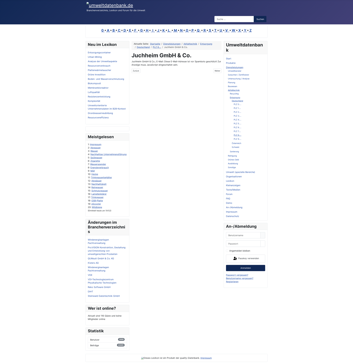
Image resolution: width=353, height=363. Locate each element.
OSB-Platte (97, 200)
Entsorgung (235, 97)
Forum (229, 194)
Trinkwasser (97, 197)
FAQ (228, 198)
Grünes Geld (233, 159)
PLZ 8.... (237, 135)
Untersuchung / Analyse (238, 78)
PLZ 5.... (237, 123)
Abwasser (95, 147)
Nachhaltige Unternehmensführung (108, 154)
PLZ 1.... (237, 108)
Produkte (231, 63)
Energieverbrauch (99, 167)
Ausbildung (233, 163)
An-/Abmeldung (234, 207)
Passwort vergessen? (237, 275)
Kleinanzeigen (233, 185)
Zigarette (95, 161)
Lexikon (230, 181)
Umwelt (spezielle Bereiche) (240, 172)
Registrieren (232, 281)
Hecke (94, 174)
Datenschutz (232, 216)
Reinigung (232, 156)
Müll (92, 170)
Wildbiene (97, 207)
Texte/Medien (233, 189)
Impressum (95, 144)
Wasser (94, 151)
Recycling (234, 93)
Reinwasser (97, 187)
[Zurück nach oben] (349, 359)
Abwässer (96, 180)
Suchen (260, 19)
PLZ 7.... (237, 131)
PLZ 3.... (237, 116)
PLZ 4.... (237, 119)
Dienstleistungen (234, 67)
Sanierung (234, 151)
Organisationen (234, 176)
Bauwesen (232, 86)
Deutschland (237, 101)
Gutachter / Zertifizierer (238, 75)
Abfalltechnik (234, 90)
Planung (231, 82)
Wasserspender (98, 164)
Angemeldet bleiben (239, 250)
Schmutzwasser (99, 190)
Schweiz (235, 147)
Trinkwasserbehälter (101, 177)
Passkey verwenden (248, 258)
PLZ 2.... (237, 112)
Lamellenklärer (99, 194)
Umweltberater (234, 71)
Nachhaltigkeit (98, 184)
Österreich (236, 143)
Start (228, 58)
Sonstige (232, 167)
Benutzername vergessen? (239, 278)
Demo (229, 203)
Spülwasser (96, 157)
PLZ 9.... (237, 139)
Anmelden (245, 268)
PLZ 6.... (237, 127)
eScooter (96, 204)
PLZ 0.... (237, 104)
